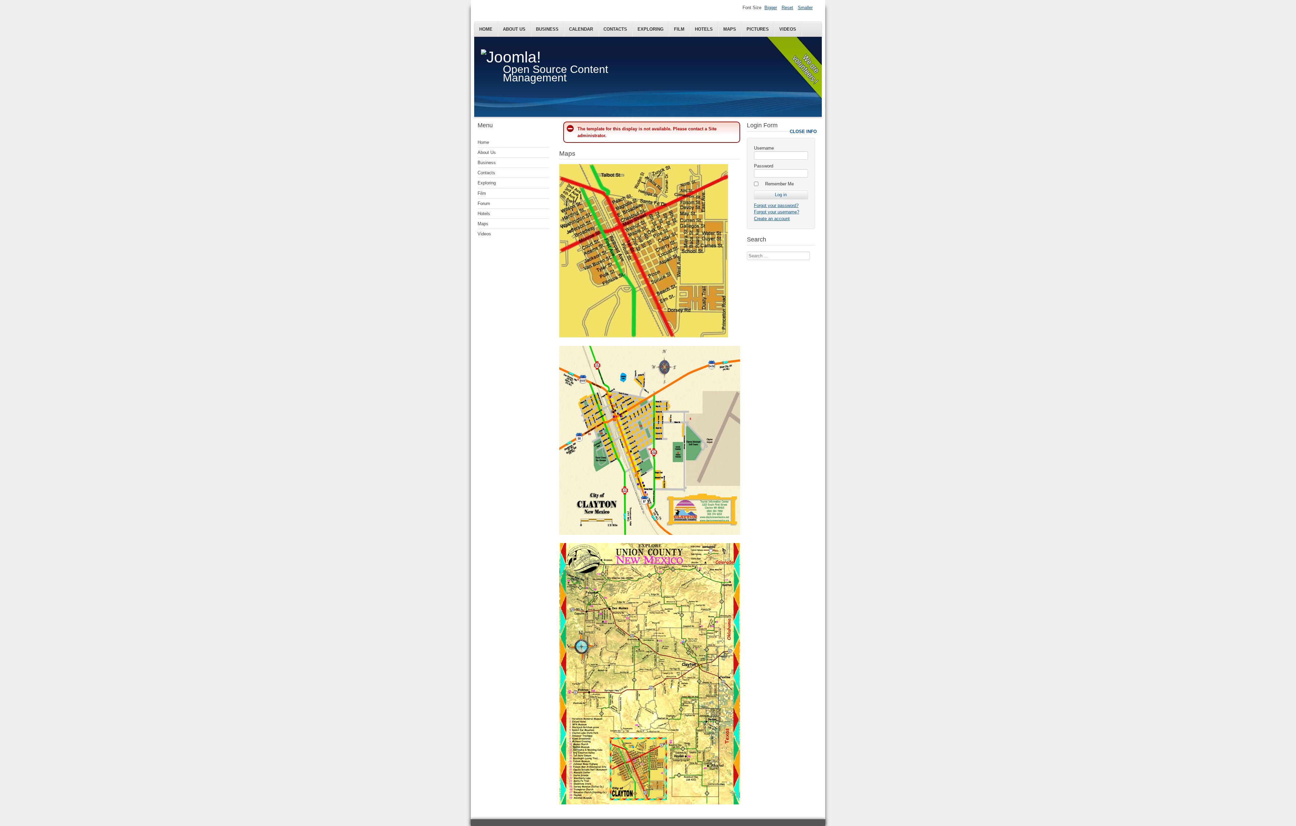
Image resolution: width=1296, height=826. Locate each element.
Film (679, 29)
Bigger (770, 7)
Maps (729, 29)
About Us (514, 29)
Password (763, 166)
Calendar (581, 29)
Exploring (651, 29)
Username (764, 148)
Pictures (758, 29)
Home (485, 29)
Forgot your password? (776, 205)
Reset (787, 7)
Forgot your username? (776, 211)
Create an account (772, 218)
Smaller (805, 7)
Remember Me (779, 183)
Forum (484, 203)
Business (547, 29)
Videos (787, 29)
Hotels (704, 29)
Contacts (615, 29)
